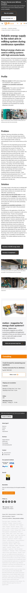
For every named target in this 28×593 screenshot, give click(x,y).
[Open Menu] (2, 23)
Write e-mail (13, 374)
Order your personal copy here (13, 343)
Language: (8, 506)
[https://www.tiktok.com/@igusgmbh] (15, 502)
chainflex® (14, 196)
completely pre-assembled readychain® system (12, 85)
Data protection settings (18, 518)
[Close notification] (25, 2)
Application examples (12, 28)
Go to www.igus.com (7, 18)
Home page (4, 28)
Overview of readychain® (9, 252)
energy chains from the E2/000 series (11, 194)
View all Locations (8, 13)
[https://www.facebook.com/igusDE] (3, 502)
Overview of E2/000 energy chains (11, 246)
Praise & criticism (6, 416)
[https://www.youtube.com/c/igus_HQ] (12, 502)
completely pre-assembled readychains (11, 205)
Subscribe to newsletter (8, 493)
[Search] (17, 23)
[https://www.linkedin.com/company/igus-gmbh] (9, 502)
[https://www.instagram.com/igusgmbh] (6, 502)
